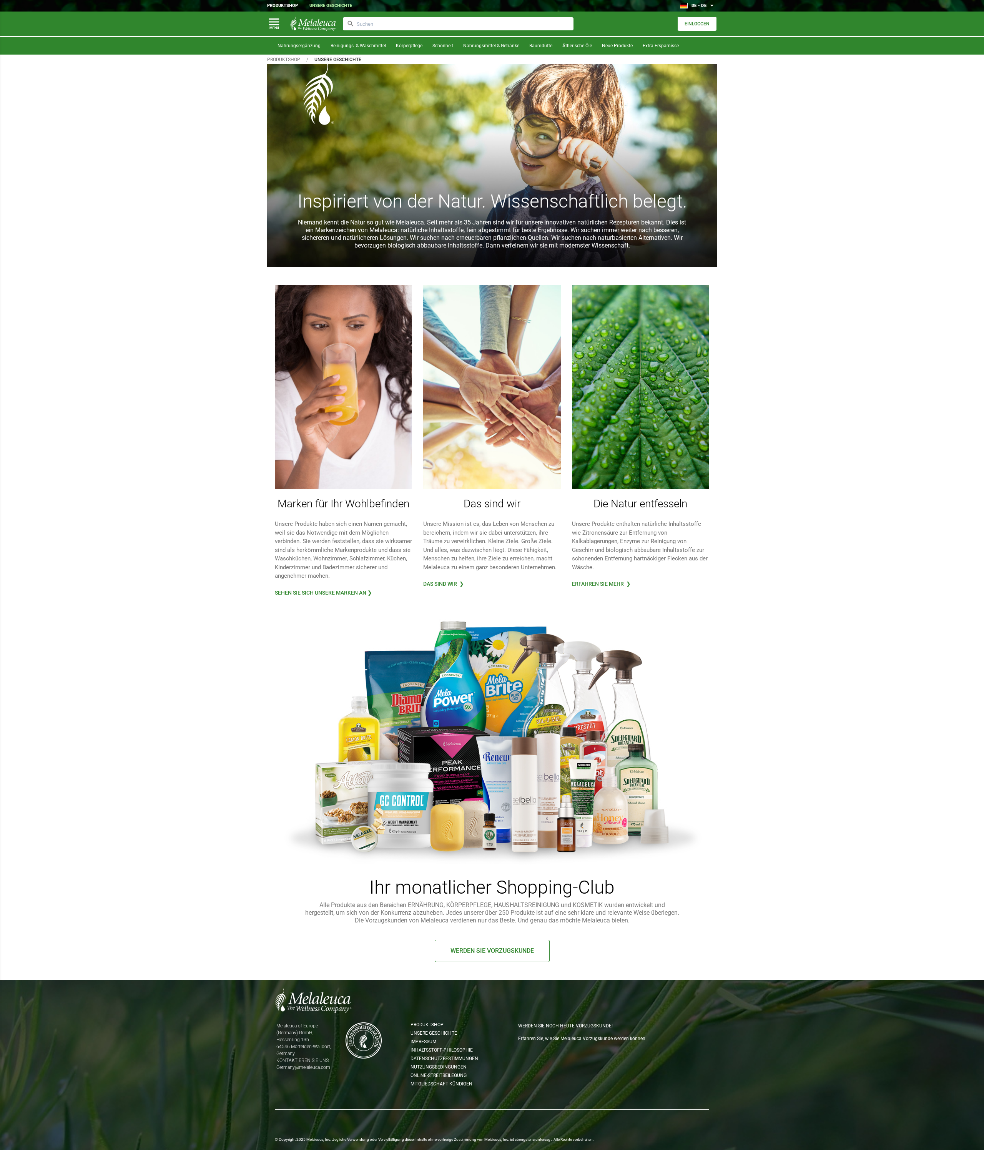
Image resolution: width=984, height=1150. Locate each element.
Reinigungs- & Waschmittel (358, 45)
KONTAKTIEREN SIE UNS (302, 1060)
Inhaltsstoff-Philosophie (442, 1050)
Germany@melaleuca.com (303, 1067)
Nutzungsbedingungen (439, 1067)
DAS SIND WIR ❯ (443, 584)
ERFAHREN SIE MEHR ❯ (601, 584)
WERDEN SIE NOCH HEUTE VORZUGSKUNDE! (565, 1026)
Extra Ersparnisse (661, 45)
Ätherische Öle (577, 45)
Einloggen (697, 24)
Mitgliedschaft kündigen (441, 1084)
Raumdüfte (540, 45)
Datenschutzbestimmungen (444, 1058)
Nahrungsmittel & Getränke (491, 45)
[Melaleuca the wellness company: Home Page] (313, 24)
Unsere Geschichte (330, 5)
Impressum (423, 1041)
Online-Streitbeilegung (439, 1075)
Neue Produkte (617, 45)
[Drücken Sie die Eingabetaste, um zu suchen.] (350, 24)
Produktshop (282, 5)
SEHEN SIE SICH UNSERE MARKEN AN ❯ (323, 593)
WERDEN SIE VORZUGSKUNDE (492, 950)
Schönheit (442, 45)
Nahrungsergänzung (299, 45)
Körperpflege (409, 45)
